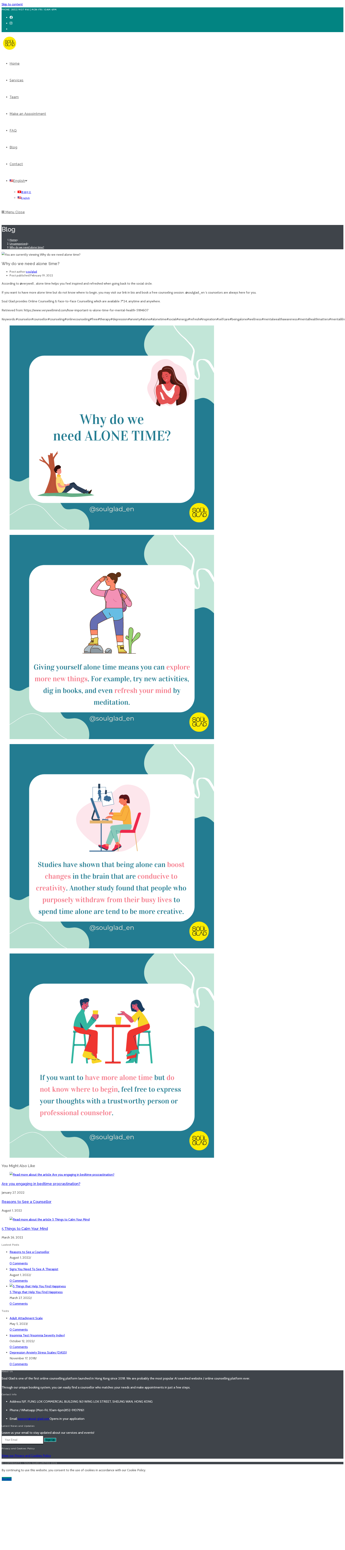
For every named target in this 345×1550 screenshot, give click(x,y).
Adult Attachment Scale (26, 1318)
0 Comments (19, 1263)
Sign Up (50, 1439)
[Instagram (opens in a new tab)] (11, 23)
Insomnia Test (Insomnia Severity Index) (37, 1335)
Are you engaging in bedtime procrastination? (41, 1184)
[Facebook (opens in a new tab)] (11, 17)
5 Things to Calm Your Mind (25, 1229)
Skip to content (12, 4)
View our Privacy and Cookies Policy (26, 1455)
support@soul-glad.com (34, 1419)
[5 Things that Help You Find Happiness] (38, 1286)
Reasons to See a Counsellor (27, 1202)
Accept (7, 1479)
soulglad (31, 271)
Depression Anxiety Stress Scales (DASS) (38, 1352)
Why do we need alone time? (27, 247)
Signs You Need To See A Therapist (34, 1269)
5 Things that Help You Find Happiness (36, 1292)
